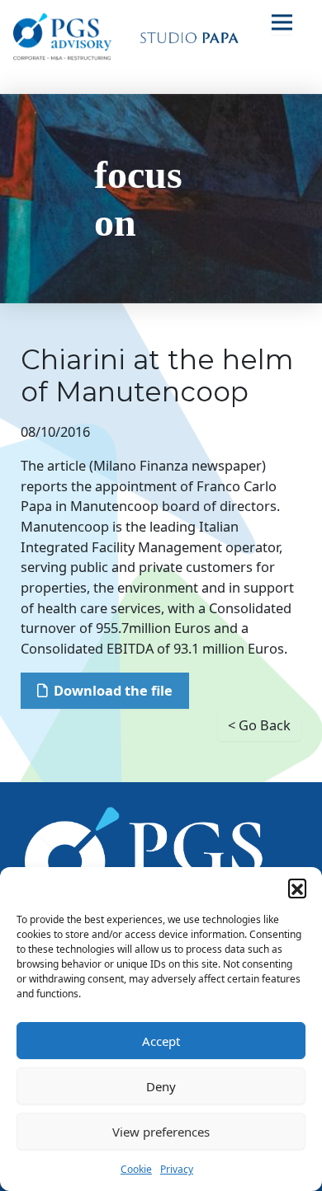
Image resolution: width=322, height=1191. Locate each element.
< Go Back (259, 724)
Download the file (113, 690)
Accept (161, 1041)
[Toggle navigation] (282, 22)
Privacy (176, 1169)
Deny (161, 1086)
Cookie (136, 1169)
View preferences (161, 1131)
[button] (297, 887)
